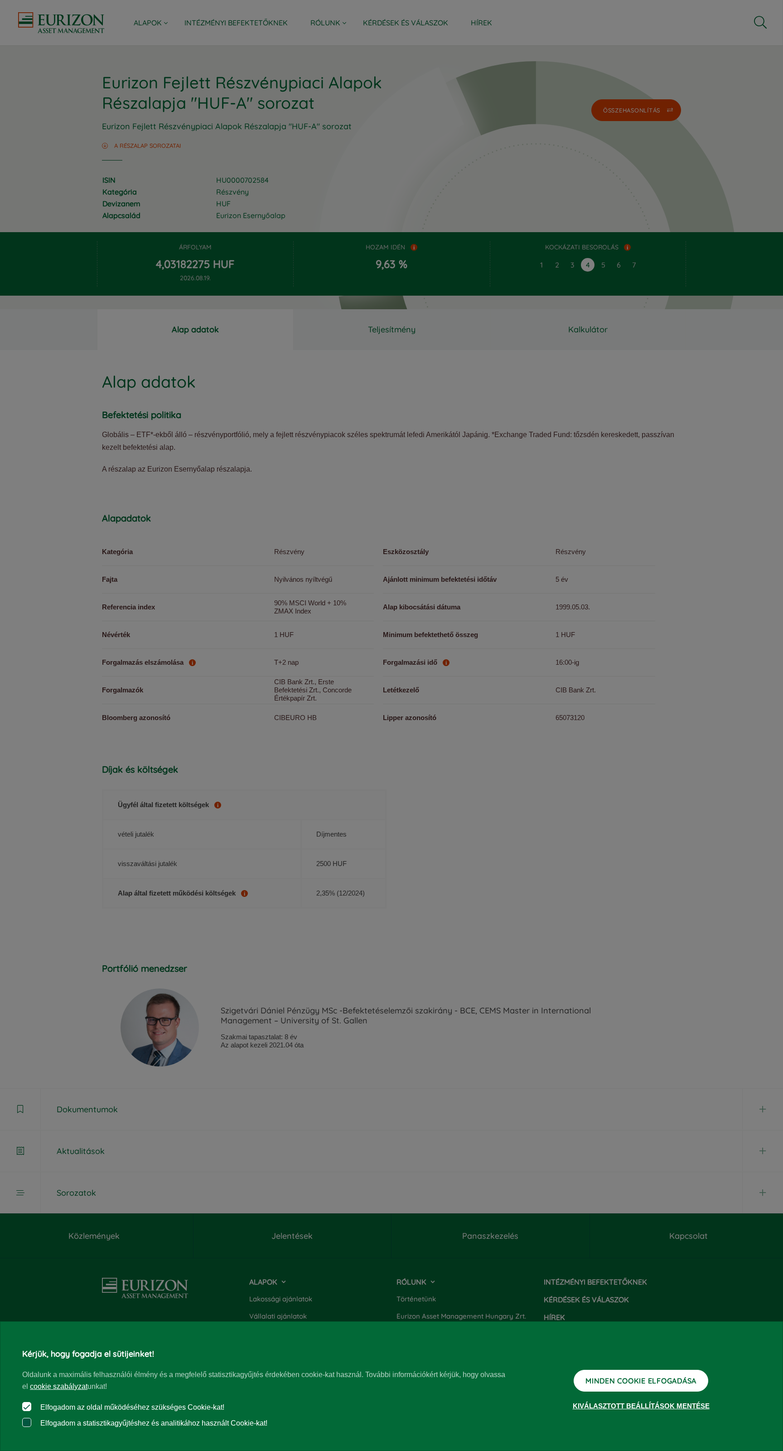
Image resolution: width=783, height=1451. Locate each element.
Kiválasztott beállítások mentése (641, 1406)
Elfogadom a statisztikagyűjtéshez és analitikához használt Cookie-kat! (153, 1423)
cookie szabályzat (58, 1386)
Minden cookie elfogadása (640, 1380)
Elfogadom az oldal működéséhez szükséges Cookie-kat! (131, 1407)
